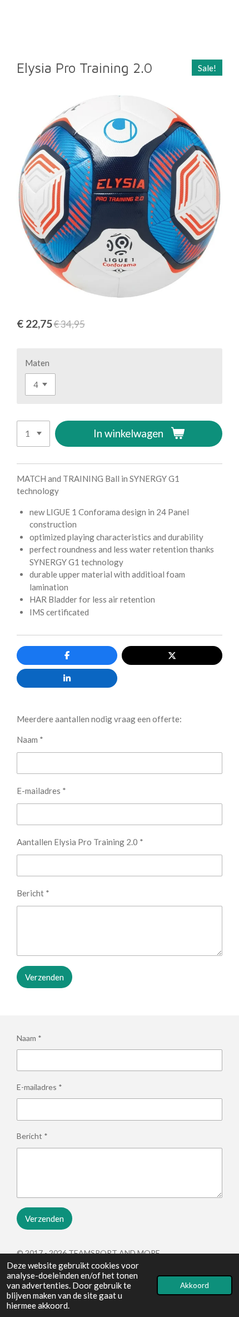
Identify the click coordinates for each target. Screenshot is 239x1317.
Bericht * (33, 893)
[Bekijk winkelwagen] (227, 21)
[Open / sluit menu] (12, 21)
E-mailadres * (41, 791)
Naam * (30, 739)
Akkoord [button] (194, 1285)
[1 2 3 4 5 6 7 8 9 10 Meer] (33, 434)
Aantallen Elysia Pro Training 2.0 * (80, 842)
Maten (37, 363)
